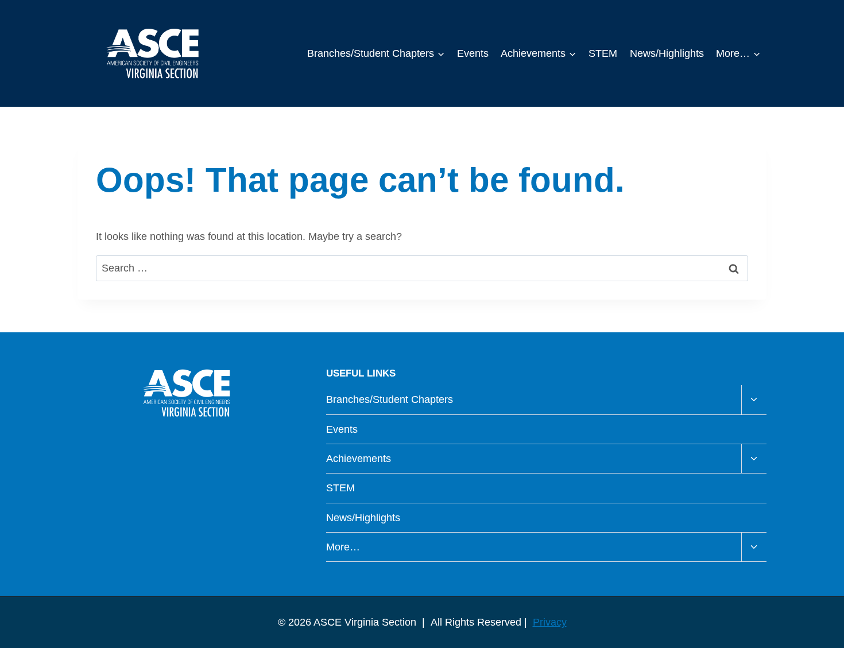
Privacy (550, 622)
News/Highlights (667, 53)
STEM (603, 53)
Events (473, 53)
